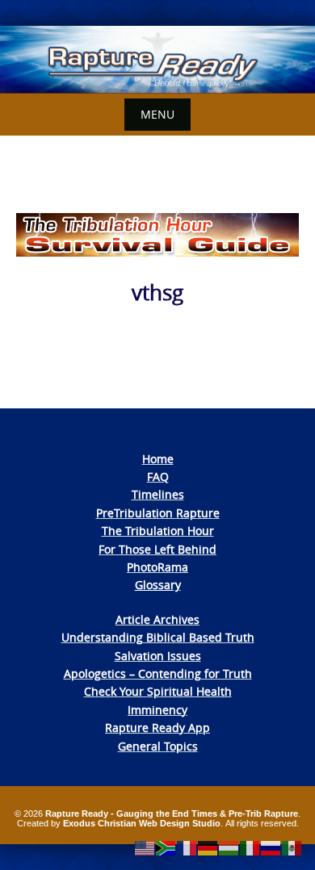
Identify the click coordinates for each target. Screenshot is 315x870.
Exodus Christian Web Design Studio (141, 823)
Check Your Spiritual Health (158, 691)
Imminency (157, 709)
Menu (157, 114)
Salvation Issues (158, 655)
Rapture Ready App (157, 727)
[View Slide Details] (157, 60)
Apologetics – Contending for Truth (158, 673)
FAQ (158, 476)
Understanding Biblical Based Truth (157, 637)
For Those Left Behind (157, 549)
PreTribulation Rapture (158, 513)
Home (158, 458)
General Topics (158, 746)
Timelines (158, 494)
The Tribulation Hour (158, 530)
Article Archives (158, 619)
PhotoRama (157, 567)
